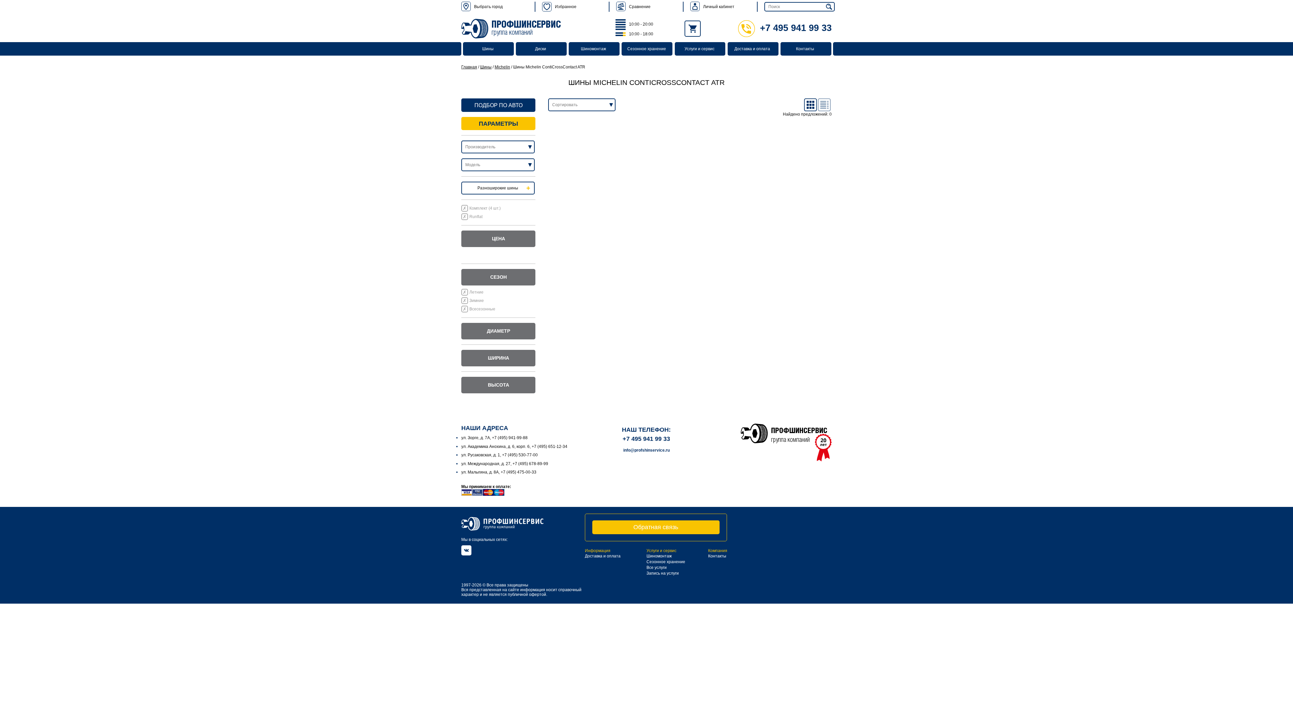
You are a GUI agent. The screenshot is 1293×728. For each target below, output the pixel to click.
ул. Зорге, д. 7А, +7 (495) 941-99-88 (494, 437)
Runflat (476, 216)
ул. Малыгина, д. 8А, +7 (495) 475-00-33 (498, 472)
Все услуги (656, 567)
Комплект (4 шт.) (485, 208)
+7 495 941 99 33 (796, 28)
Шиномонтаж (593, 49)
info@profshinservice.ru (646, 450)
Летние (476, 292)
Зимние (476, 300)
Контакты (805, 49)
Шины (488, 49)
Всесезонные (482, 309)
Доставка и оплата (752, 49)
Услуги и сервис (700, 49)
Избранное (565, 6)
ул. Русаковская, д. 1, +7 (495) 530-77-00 (499, 455)
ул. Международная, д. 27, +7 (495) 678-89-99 (504, 463)
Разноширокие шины (497, 188)
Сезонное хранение (646, 49)
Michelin (502, 67)
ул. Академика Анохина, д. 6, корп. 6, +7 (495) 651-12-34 (514, 446)
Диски (540, 49)
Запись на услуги (662, 573)
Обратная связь (655, 527)
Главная (469, 67)
